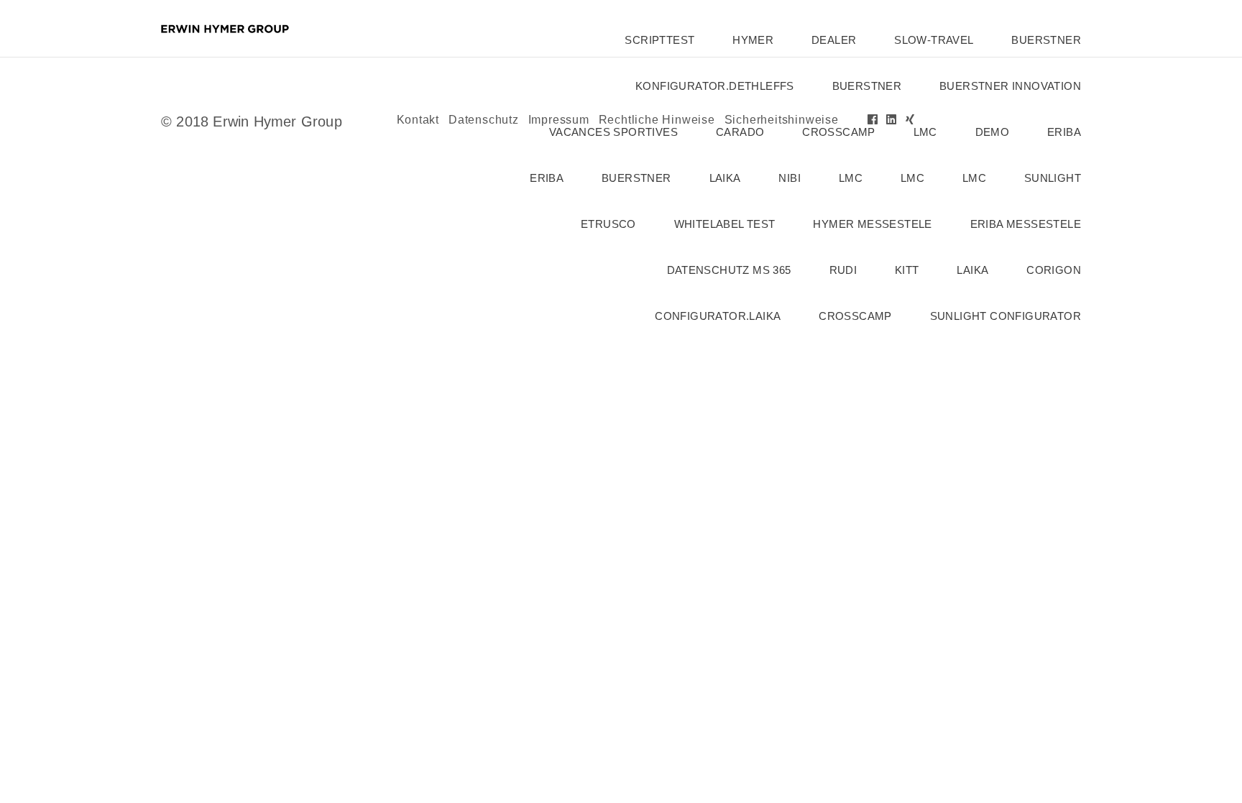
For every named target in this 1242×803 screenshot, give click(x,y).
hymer (752, 40)
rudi (843, 270)
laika (725, 178)
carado (740, 132)
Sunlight (1052, 178)
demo (992, 132)
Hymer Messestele (872, 224)
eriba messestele (1025, 224)
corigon (1053, 270)
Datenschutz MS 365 (729, 270)
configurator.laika (718, 316)
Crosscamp (838, 132)
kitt (907, 270)
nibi (789, 178)
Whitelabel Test (725, 224)
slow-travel (933, 40)
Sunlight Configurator (1005, 316)
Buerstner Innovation (1010, 86)
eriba (1064, 132)
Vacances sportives (613, 132)
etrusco (608, 224)
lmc (925, 132)
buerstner (1046, 40)
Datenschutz (483, 120)
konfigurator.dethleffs (714, 86)
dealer (833, 40)
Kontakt (418, 120)
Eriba (547, 178)
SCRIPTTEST (659, 40)
